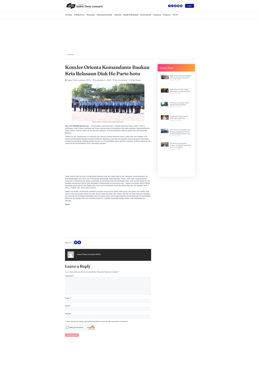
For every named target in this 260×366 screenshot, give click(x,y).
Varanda (68, 15)
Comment (69, 276)
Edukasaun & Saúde (104, 15)
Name (68, 298)
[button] (75, 242)
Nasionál (117, 15)
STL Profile (177, 15)
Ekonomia (91, 15)
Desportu (167, 15)
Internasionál (145, 15)
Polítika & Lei (79, 15)
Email (68, 306)
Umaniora (157, 15)
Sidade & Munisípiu (130, 15)
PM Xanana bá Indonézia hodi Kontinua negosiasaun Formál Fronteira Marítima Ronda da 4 (180, 132)
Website (68, 314)
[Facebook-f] (169, 6)
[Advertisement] (126, 35)
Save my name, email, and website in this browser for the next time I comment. (97, 321)
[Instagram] (172, 6)
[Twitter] (175, 6)
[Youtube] (178, 6)
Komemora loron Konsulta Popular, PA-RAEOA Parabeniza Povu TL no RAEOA (180, 145)
